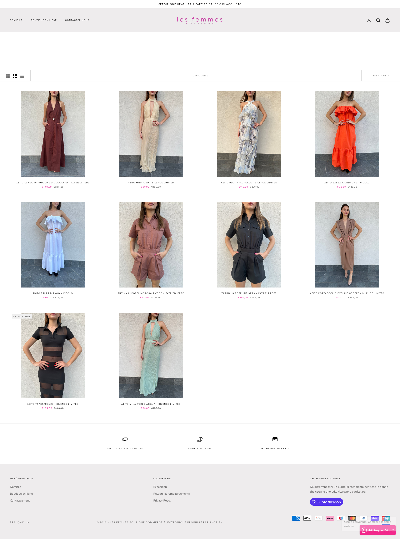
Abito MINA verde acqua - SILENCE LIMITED (151, 404)
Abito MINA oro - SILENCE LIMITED (151, 183)
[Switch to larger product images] (8, 75)
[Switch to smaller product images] (15, 75)
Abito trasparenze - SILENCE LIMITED (53, 404)
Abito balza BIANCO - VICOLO (53, 293)
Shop (29, 38)
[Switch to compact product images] (22, 75)
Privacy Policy (162, 501)
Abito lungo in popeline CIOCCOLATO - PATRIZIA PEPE (52, 183)
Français (17, 522)
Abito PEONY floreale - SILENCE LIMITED (249, 183)
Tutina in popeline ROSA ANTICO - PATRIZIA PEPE (151, 293)
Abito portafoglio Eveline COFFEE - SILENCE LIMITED (347, 293)
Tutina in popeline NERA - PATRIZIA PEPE (249, 293)
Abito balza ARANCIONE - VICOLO (347, 183)
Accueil (15, 38)
